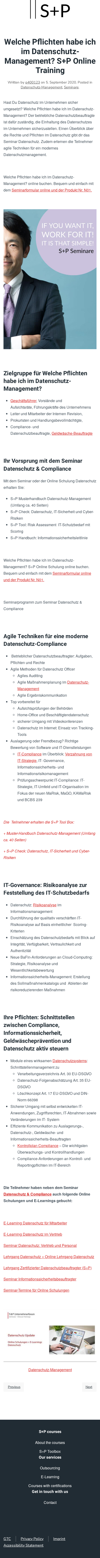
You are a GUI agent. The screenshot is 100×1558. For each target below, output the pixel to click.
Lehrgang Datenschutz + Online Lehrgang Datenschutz (48, 1256)
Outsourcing (50, 1468)
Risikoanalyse (45, 905)
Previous (14, 1387)
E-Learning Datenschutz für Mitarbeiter (35, 1223)
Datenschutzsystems (70, 1060)
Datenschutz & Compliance (27, 1194)
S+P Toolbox (50, 1451)
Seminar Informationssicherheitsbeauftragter (39, 1279)
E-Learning (50, 1476)
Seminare (71, 87)
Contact (50, 1502)
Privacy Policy (32, 1538)
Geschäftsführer (23, 400)
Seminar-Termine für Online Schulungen (36, 1290)
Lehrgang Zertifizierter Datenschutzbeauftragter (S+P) (47, 1267)
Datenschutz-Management (41, 87)
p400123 (32, 82)
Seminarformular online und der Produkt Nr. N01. (52, 190)
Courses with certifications (50, 1485)
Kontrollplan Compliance (37, 1145)
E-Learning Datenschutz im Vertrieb (32, 1234)
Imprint (59, 1538)
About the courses (50, 1442)
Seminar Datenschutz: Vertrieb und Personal (40, 1245)
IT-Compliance (29, 754)
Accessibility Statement (23, 1545)
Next (89, 1387)
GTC (7, 1538)
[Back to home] (50, 9)
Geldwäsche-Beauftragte (72, 433)
